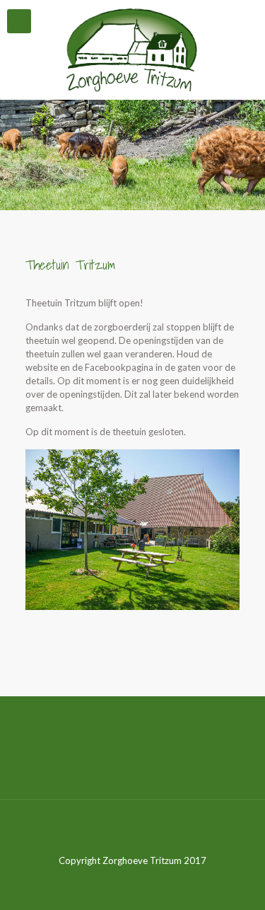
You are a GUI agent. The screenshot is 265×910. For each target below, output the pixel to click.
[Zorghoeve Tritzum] (132, 49)
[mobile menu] (19, 21)
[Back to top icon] (133, 828)
